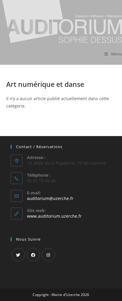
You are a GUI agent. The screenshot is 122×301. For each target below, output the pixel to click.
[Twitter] (18, 254)
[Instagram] (48, 254)
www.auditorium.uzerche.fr (54, 216)
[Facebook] (33, 254)
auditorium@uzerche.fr (50, 198)
